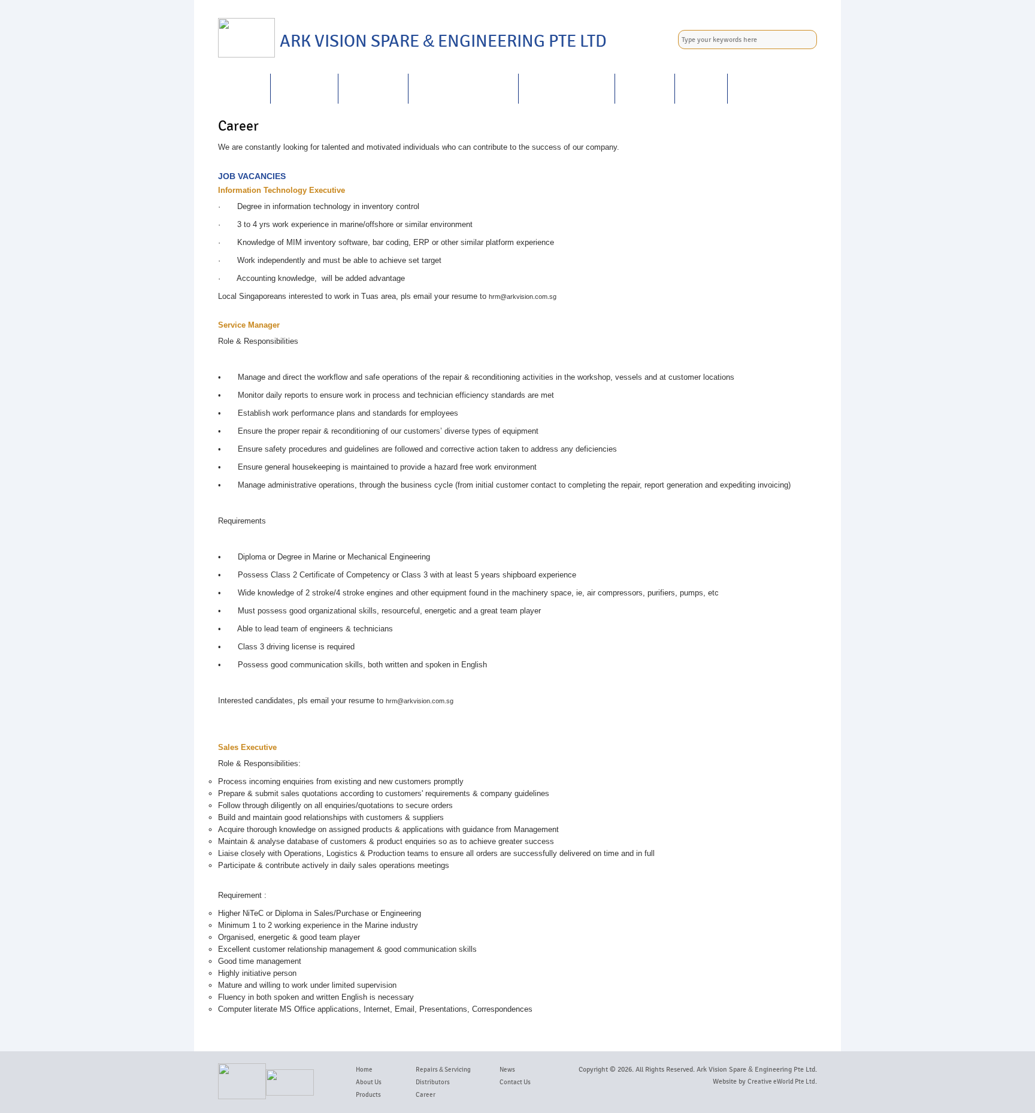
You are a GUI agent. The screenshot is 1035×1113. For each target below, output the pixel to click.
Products (373, 88)
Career (644, 88)
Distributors (433, 1082)
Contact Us (765, 88)
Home (244, 88)
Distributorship (567, 88)
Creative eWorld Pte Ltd (781, 1081)
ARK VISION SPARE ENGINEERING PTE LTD (443, 41)
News (701, 88)
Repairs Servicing (463, 88)
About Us (304, 88)
